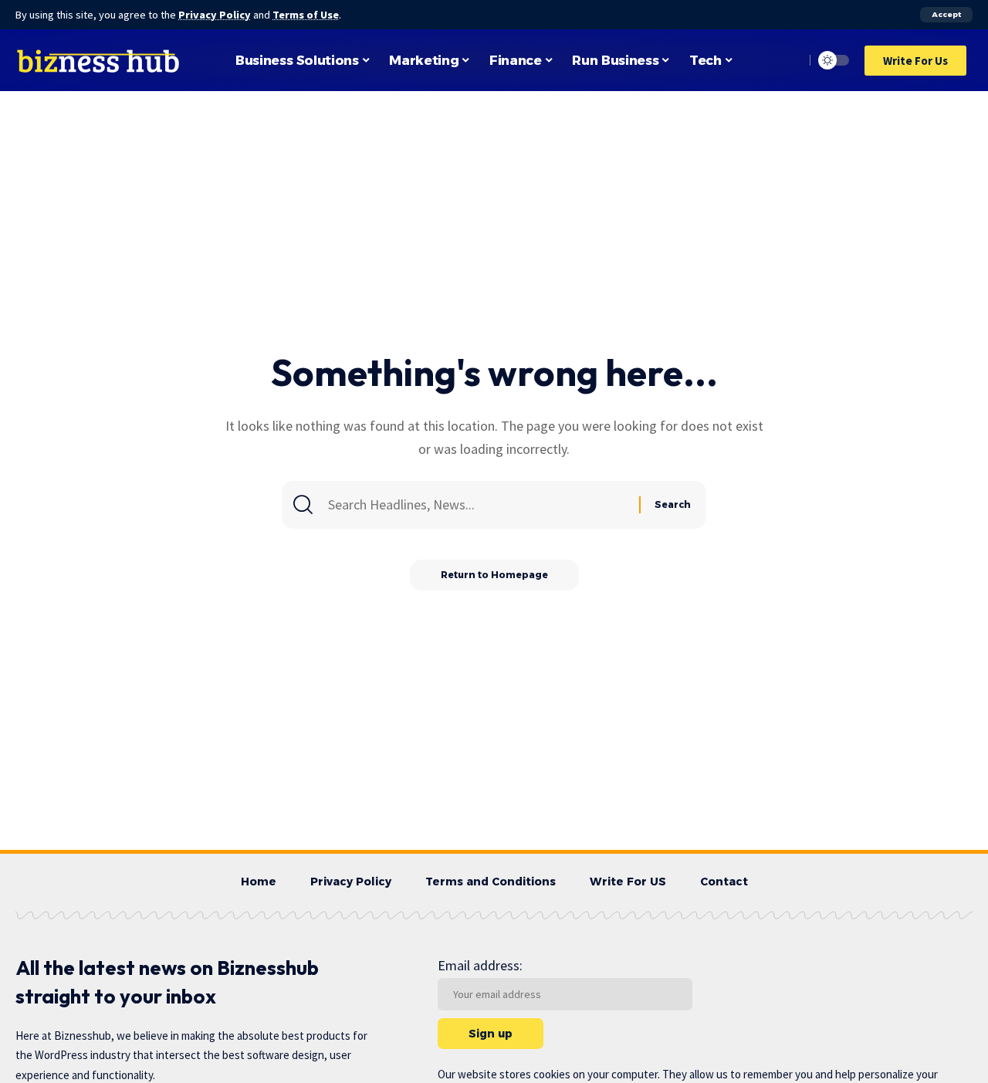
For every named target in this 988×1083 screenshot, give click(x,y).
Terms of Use (305, 15)
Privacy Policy (214, 15)
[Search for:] (481, 505)
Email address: (480, 965)
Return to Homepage (494, 574)
